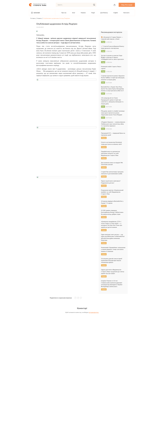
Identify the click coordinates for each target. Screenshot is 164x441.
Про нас (63, 12)
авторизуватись (94, 312)
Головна (32, 18)
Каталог (37, 13)
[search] (94, 5)
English (116, 12)
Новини (83, 12)
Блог (73, 12)
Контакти (126, 12)
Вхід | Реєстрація (126, 5)
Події (93, 12)
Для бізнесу (104, 12)
